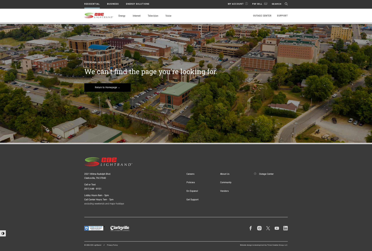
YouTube (277, 228)
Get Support (192, 199)
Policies (190, 182)
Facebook (250, 228)
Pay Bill (257, 4)
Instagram (259, 228)
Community (225, 182)
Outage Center (262, 16)
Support (282, 16)
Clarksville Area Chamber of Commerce (120, 228)
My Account (236, 4)
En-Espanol (192, 191)
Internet (137, 15)
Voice (168, 15)
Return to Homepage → (107, 87)
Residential (92, 4)
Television (153, 15)
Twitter (268, 228)
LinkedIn (285, 228)
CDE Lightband (98, 15)
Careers (190, 174)
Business (113, 4)
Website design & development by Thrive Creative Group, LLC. (264, 245)
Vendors (224, 191)
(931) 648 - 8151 (92, 188)
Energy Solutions (138, 4)
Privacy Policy (112, 245)
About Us (224, 174)
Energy (121, 15)
